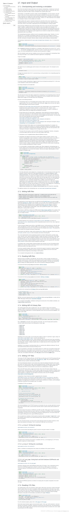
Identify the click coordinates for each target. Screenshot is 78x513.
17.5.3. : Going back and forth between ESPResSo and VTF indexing (10, 18)
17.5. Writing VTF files (7, 12)
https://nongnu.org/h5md (46, 209)
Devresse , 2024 (47, 205)
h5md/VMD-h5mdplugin (36, 298)
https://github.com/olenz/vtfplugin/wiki (25, 373)
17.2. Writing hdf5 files (7, 8)
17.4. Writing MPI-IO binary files (9, 11)
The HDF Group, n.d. (47, 201)
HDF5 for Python (43, 264)
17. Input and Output (6, 5)
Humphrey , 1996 (41, 359)
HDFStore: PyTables (45, 276)
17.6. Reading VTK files (8, 21)
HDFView (39, 297)
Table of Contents (8, 3)
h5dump (33, 289)
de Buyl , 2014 (27, 202)
